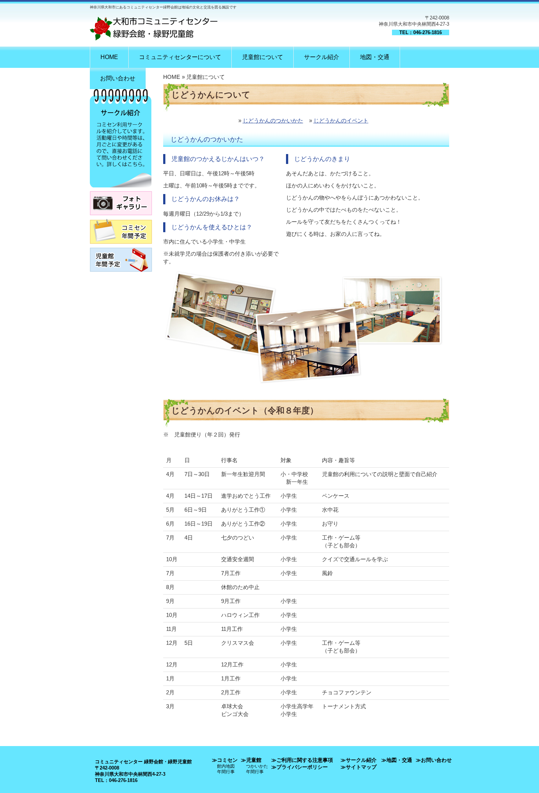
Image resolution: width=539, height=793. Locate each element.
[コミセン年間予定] (121, 246)
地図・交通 (374, 57)
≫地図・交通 (396, 760)
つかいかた (257, 766)
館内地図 (226, 766)
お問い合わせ (117, 78)
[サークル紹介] (120, 189)
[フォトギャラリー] (121, 217)
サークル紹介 (321, 57)
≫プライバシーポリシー (299, 767)
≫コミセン (225, 760)
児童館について (262, 57)
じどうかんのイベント (341, 120)
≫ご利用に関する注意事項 (302, 760)
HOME (109, 57)
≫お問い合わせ (434, 760)
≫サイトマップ (359, 767)
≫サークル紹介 (359, 760)
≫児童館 (251, 760)
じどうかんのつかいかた (273, 120)
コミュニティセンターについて (180, 57)
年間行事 (226, 771)
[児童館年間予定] (121, 274)
